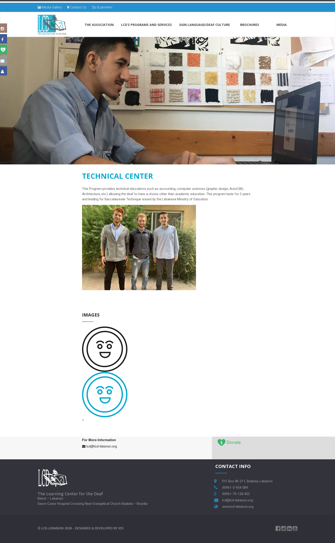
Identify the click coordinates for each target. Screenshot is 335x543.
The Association (99, 25)
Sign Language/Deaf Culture (204, 25)
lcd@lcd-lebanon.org (101, 446)
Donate (234, 442)
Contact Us (77, 7)
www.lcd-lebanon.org (237, 507)
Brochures (249, 25)
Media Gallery (51, 7)
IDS (121, 528)
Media (281, 25)
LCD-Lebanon (52, 528)
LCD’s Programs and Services (146, 25)
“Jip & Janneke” (102, 7)
